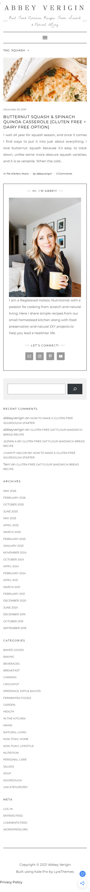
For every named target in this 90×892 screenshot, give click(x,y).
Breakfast (11, 670)
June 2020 (10, 607)
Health (8, 711)
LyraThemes (64, 872)
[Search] (75, 389)
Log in (8, 809)
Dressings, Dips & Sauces (22, 691)
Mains (24, 173)
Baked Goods (13, 650)
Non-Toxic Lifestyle (18, 746)
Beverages (11, 663)
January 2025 (13, 545)
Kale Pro (41, 872)
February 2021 (14, 593)
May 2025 (9, 518)
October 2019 (13, 621)
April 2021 (10, 580)
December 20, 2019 (14, 109)
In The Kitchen (11, 173)
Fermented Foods (17, 698)
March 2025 (12, 532)
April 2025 (11, 525)
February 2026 (14, 497)
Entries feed (13, 815)
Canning (10, 677)
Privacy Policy (11, 882)
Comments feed (15, 822)
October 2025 (13, 504)
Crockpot (11, 684)
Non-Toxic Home (15, 739)
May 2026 (9, 491)
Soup (7, 773)
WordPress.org (15, 829)
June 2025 (10, 511)
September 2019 (14, 628)
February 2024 (14, 573)
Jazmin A (9, 441)
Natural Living (14, 732)
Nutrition (11, 752)
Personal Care (15, 759)
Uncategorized (15, 787)
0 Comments (64, 173)
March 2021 (11, 587)
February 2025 (14, 539)
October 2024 (13, 559)
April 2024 (11, 566)
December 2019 (14, 614)
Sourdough (12, 780)
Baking (8, 656)
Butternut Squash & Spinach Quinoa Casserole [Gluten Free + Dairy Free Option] (44, 122)
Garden (9, 704)
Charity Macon (15, 453)
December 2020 (14, 600)
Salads (8, 766)
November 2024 (14, 552)
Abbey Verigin (45, 8)
